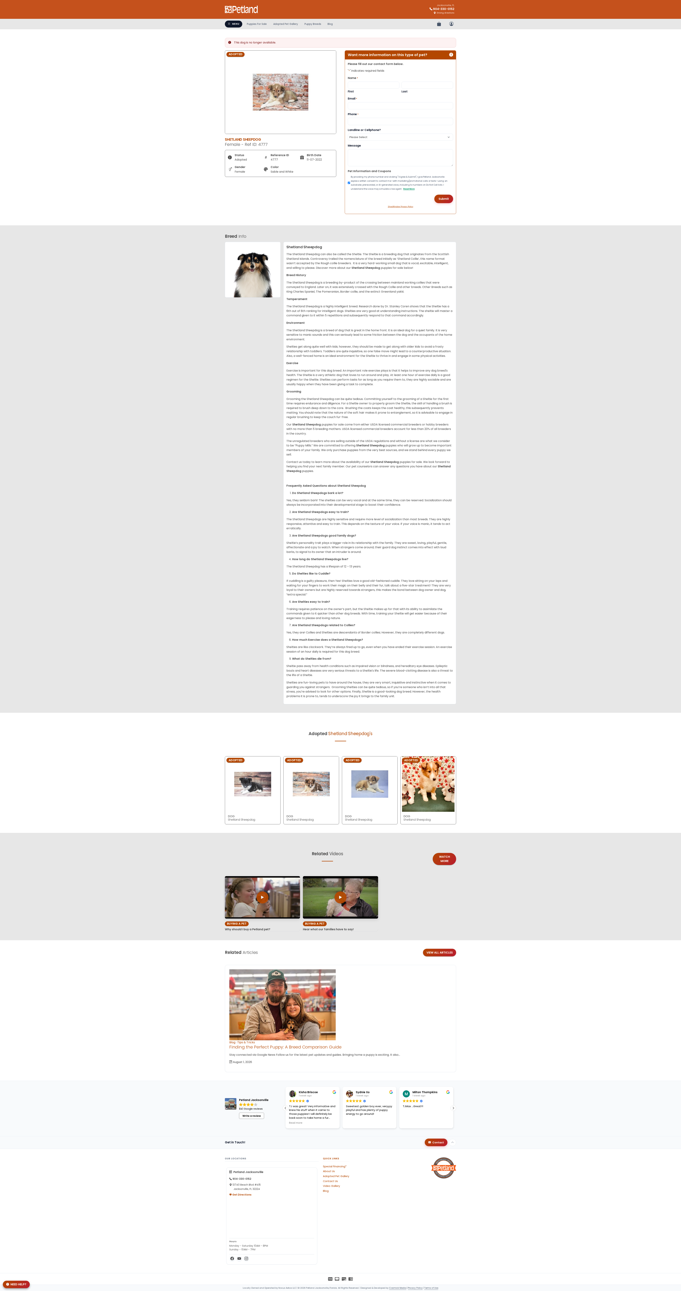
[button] (453, 1108)
